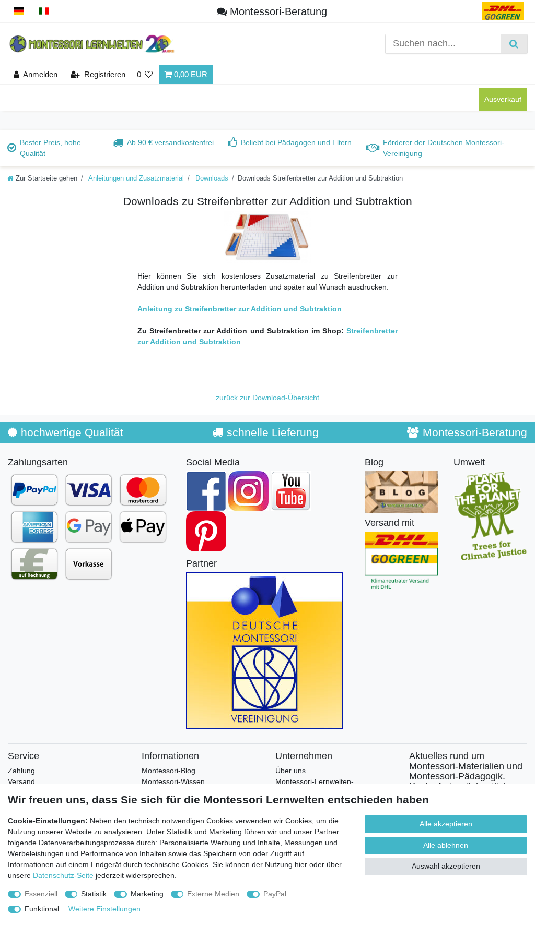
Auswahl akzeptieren (446, 866)
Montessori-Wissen (173, 781)
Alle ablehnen (445, 845)
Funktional (42, 909)
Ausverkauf (502, 99)
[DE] (18, 11)
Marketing (147, 893)
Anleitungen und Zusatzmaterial (135, 178)
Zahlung (21, 770)
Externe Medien (213, 893)
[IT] (44, 11)
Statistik (94, 893)
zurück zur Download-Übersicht (267, 397)
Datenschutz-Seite (63, 875)
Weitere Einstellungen (104, 909)
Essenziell (41, 893)
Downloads (210, 178)
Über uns (290, 770)
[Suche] (514, 43)
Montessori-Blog (168, 770)
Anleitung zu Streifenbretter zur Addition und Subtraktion (239, 309)
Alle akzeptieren (446, 824)
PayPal (274, 893)
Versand (21, 781)
